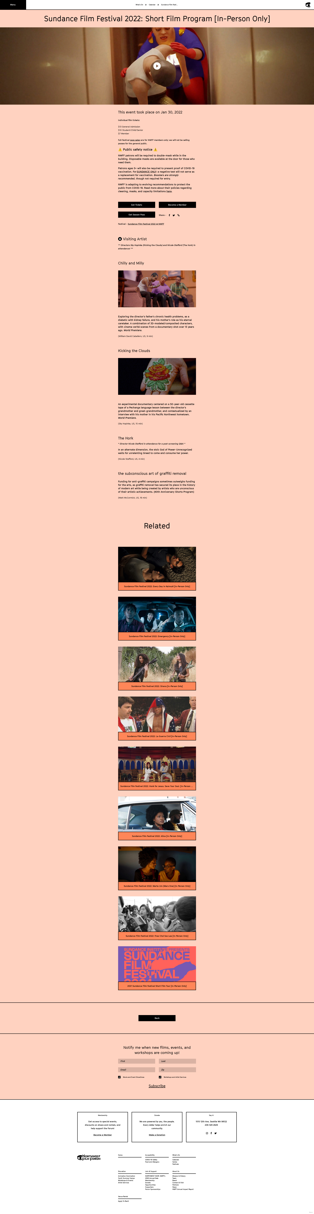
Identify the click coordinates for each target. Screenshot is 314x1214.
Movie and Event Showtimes (133, 1077)
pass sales (135, 140)
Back (157, 1018)
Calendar (152, 5)
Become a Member (177, 205)
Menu (13, 4)
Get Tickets (136, 205)
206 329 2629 (211, 1125)
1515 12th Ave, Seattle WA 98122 (211, 1121)
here (169, 191)
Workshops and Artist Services (175, 1077)
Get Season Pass (137, 214)
